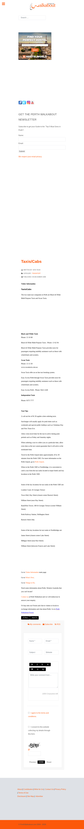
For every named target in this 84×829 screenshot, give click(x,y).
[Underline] (42, 664)
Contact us (24, 597)
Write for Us (38, 789)
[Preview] (43, 669)
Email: (20, 143)
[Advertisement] (32, 79)
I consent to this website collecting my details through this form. (39, 730)
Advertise (39, 796)
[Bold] (32, 664)
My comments (35, 624)
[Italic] (37, 664)
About (19, 789)
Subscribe (48, 624)
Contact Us (49, 789)
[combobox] (32, 17)
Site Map (30, 796)
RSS (58, 624)
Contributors (28, 789)
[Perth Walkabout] (42, 6)
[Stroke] (48, 664)
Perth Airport (39, 462)
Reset (49, 762)
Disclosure (21, 796)
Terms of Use (23, 793)
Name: (21, 135)
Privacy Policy (60, 789)
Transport (36, 273)
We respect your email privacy (30, 157)
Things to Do (30, 583)
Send (41, 762)
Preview (32, 762)
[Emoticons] (37, 669)
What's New (29, 577)
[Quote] (32, 669)
